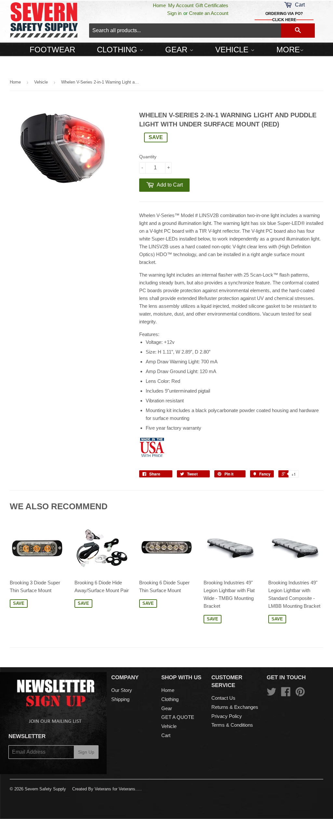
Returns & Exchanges (234, 707)
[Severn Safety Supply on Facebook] (286, 693)
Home (159, 5)
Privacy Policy (226, 716)
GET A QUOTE (177, 717)
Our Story (121, 690)
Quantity (147, 156)
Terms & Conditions (232, 725)
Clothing (118, 49)
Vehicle (233, 49)
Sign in (174, 13)
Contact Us (223, 698)
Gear (177, 49)
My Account (180, 5)
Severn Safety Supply (45, 788)
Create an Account (208, 13)
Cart (165, 735)
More (288, 49)
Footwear (52, 49)
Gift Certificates (211, 5)
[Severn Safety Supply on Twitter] (271, 693)
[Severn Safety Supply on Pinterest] (300, 693)
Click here (284, 20)
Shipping (120, 699)
